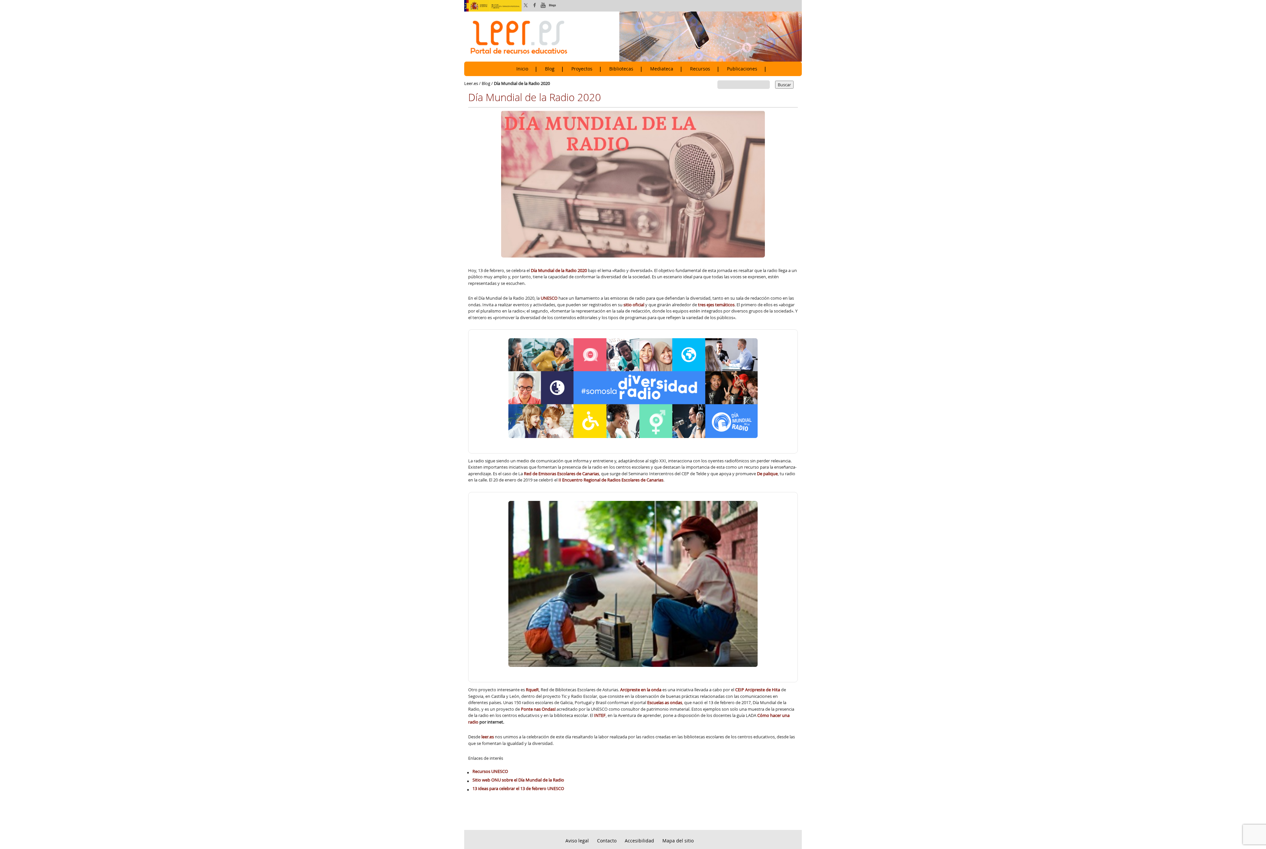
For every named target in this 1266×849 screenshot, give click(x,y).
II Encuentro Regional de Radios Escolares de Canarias (610, 480)
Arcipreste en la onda (640, 690)
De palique (767, 474)
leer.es (487, 737)
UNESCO (549, 298)
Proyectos (581, 69)
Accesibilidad (639, 840)
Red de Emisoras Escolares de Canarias (561, 474)
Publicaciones (742, 69)
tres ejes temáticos (716, 305)
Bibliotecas (621, 69)
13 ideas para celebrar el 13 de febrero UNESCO (518, 788)
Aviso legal (577, 840)
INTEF (600, 715)
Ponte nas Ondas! (538, 709)
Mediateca (661, 69)
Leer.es (471, 83)
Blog (550, 69)
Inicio (522, 69)
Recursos (700, 69)
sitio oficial (633, 305)
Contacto (607, 840)
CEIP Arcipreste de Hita (758, 690)
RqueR (532, 690)
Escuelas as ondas (664, 702)
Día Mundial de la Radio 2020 (559, 270)
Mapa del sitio (678, 840)
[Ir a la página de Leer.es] (633, 36)
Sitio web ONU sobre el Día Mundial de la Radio (518, 780)
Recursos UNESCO (490, 771)
